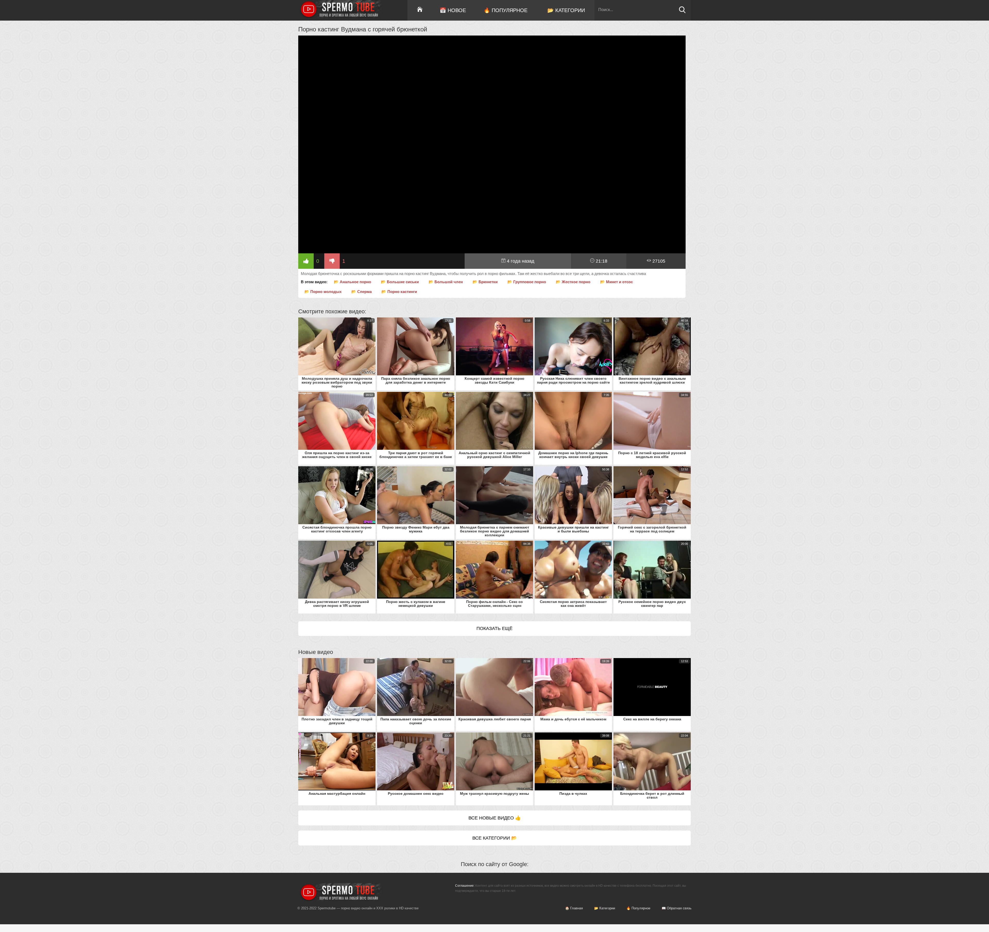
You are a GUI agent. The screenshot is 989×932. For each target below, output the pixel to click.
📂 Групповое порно (526, 282)
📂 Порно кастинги (399, 291)
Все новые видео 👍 (494, 818)
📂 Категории (566, 10)
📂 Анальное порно (352, 282)
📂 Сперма (361, 291)
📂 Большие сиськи (400, 282)
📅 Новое (453, 10)
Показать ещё (494, 628)
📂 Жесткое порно (573, 282)
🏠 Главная (574, 908)
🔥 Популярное (505, 10)
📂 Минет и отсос (616, 282)
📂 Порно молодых (323, 291)
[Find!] (682, 12)
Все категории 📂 (494, 838)
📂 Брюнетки (485, 282)
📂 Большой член (446, 282)
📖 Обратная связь (677, 908)
